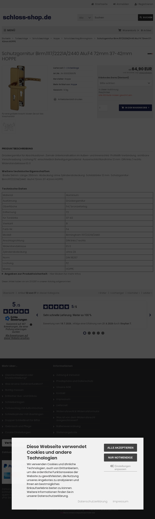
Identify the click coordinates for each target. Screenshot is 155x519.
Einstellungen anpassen (122, 468)
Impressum (120, 501)
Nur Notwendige (120, 457)
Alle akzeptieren (120, 447)
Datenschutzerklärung (92, 501)
